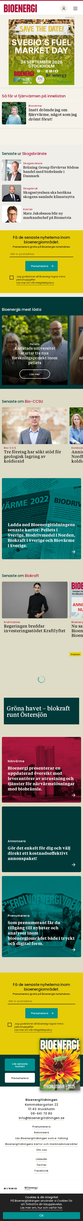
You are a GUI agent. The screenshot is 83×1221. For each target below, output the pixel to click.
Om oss (41, 1150)
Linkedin (41, 1159)
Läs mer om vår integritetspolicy (35, 282)
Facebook (41, 1171)
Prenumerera (20, 1078)
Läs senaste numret (20, 1065)
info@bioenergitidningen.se (41, 1118)
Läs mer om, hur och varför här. (41, 1208)
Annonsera (41, 1132)
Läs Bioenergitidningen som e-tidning (41, 1138)
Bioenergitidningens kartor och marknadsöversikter (41, 1144)
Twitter (41, 1165)
